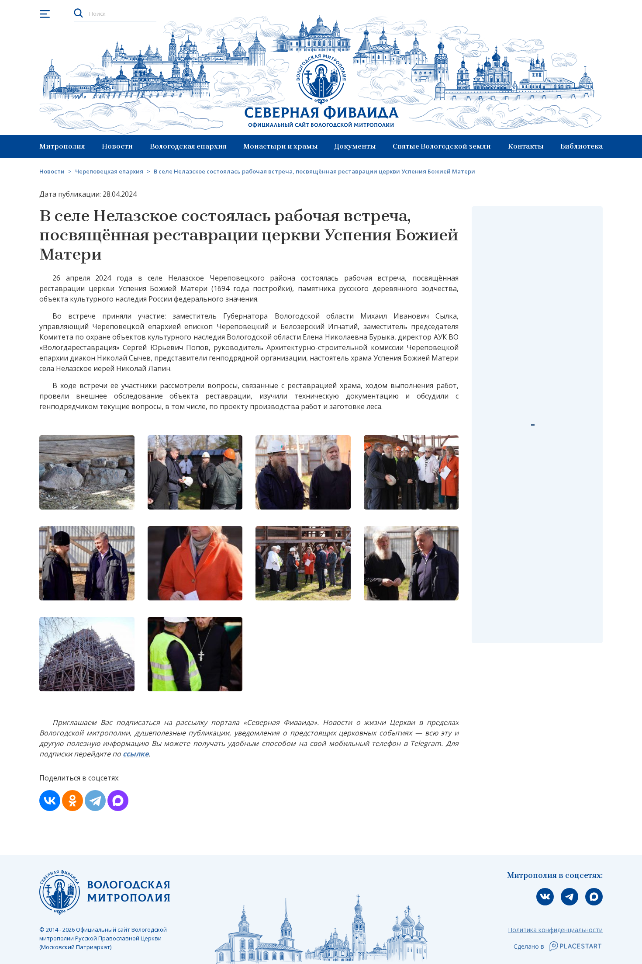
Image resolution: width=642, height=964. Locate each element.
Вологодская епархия (188, 146)
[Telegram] (95, 800)
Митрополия (62, 146)
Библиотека (581, 146)
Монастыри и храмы (280, 146)
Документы (355, 146)
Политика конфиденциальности (555, 930)
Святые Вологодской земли (442, 146)
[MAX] (117, 800)
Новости (117, 146)
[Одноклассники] (72, 800)
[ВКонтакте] (49, 800)
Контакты (526, 146)
